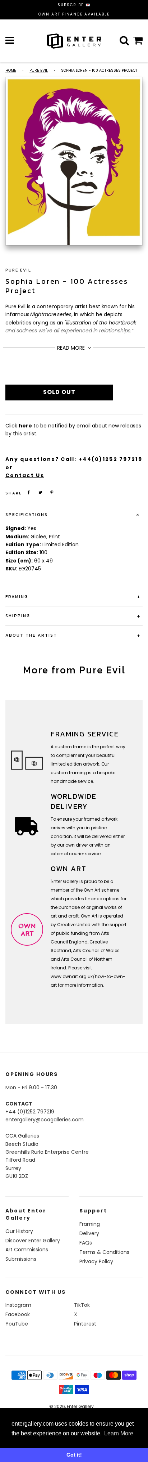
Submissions (20, 1259)
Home (10, 70)
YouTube (16, 1323)
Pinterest (85, 1323)
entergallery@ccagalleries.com (44, 1119)
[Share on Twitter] (41, 492)
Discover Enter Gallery (32, 1240)
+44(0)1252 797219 (110, 459)
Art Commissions (26, 1249)
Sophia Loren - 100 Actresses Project (66, 286)
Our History (19, 1231)
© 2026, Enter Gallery (71, 1406)
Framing (89, 1224)
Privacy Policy (96, 1261)
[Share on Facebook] (29, 492)
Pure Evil (38, 70)
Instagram (18, 1305)
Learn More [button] (118, 1433)
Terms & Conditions (104, 1252)
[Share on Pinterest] (52, 492)
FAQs (85, 1242)
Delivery (89, 1233)
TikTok (82, 1305)
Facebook (17, 1314)
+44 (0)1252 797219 (29, 1111)
